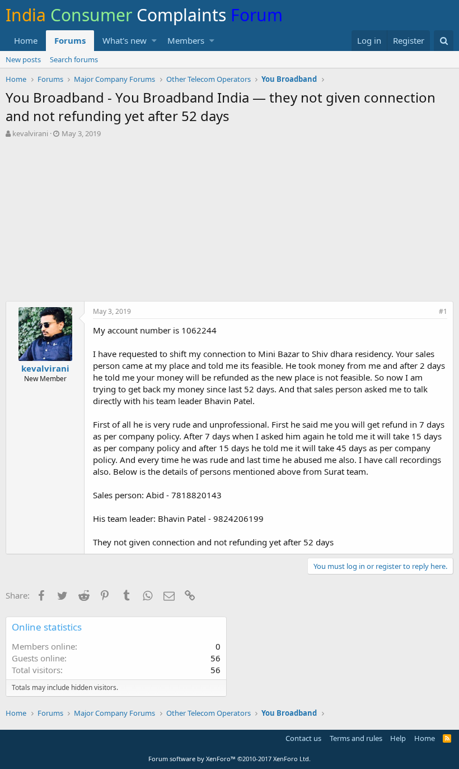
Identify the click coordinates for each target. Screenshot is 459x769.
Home (26, 40)
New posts (23, 59)
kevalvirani (30, 133)
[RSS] (447, 738)
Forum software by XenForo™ (229, 758)
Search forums (74, 59)
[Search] (443, 40)
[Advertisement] (229, 222)
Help (398, 738)
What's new (124, 40)
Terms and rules (356, 738)
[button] (154, 40)
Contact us (303, 738)
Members (185, 40)
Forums (70, 40)
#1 (443, 311)
